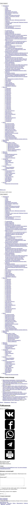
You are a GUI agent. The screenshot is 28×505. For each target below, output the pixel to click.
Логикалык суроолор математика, (16, 70)
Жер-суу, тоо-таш (16, 42)
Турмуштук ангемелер (10, 157)
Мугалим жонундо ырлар (11, 130)
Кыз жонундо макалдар (10, 117)
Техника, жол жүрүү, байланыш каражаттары (15, 19)
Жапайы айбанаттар (9, 32)
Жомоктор (5, 151)
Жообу (2, 466)
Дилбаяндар (5, 158)
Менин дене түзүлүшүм (13, 144)
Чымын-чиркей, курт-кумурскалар (13, 25)
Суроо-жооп (8, 81)
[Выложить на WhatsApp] (10, 439)
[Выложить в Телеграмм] (10, 449)
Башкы (1, 402)
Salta (10, 467)
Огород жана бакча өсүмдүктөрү (12, 15)
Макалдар (5, 87)
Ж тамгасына (8, 93)
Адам (6, 7)
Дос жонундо (8, 109)
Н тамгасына (8, 98)
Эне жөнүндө (8, 164)
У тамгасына (8, 107)
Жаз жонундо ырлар (9, 126)
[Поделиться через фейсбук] (10, 428)
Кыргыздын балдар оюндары (11, 183)
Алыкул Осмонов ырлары (16, 138)
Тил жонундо (8, 120)
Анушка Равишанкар (10, 170)
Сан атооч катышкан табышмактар (13, 28)
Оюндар (4, 182)
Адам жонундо (8, 118)
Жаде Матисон (8, 179)
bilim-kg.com (2, 189)
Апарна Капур (8, 171)
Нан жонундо (8, 116)
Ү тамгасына (8, 108)
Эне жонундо (8, 115)
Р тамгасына (8, 103)
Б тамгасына (8, 89)
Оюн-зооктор (8, 80)
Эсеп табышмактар (9, 27)
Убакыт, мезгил (8, 82)
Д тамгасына (8, 91)
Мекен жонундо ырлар (10, 129)
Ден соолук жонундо (10, 110)
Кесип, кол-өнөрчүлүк (15, 48)
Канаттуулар (8, 18)
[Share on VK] (10, 418)
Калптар (4, 166)
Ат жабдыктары (8, 30)
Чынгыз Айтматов (9, 162)
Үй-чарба (7, 24)
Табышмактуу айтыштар (10, 85)
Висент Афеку (8, 175)
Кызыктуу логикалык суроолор (12, 16)
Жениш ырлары (8, 134)
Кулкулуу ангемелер (9, 155)
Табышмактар (6, 5)
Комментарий (3, 477)
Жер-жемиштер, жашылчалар (11, 12)
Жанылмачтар (6, 140)
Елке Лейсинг (8, 177)
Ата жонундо (8, 121)
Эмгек (6, 163)
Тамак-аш (7, 21)
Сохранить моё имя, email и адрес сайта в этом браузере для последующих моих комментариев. (13, 488)
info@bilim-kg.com (4, 502)
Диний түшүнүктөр (9, 31)
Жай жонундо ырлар (9, 127)
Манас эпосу (8, 161)
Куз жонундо (16, 59)
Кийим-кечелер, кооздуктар (16, 53)
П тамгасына (8, 102)
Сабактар (5, 141)
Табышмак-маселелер (10, 84)
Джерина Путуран (9, 176)
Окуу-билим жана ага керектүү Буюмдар (14, 78)
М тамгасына (8, 97)
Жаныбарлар (8, 10)
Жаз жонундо (8, 111)
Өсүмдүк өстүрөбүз (12, 143)
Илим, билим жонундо (10, 114)
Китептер (5, 169)
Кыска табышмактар (9, 62)
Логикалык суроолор (16, 66)
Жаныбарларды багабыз (13, 147)
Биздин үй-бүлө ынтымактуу (14, 149)
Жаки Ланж (7, 181)
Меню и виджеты (4, 3)
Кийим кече (8, 17)
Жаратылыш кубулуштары (11, 11)
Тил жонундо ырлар (9, 128)
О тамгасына (8, 100)
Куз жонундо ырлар (9, 123)
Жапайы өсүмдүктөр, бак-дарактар (16, 36)
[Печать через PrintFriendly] (10, 459)
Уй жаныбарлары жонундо (11, 154)
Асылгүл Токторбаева (10, 173)
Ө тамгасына (8, 101)
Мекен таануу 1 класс (10, 142)
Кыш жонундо (8, 160)
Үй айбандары (8, 23)
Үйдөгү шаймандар (12, 150)
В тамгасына (8, 90)
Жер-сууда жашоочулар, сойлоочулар (13, 45)
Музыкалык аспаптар (16, 75)
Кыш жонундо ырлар (10, 124)
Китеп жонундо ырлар (10, 136)
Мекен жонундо (8, 156)
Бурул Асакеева (8, 174)
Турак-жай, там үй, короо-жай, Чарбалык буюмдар (16, 22)
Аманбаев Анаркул (9, 168)
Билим (6, 9)
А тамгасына (8, 88)
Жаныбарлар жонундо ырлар (11, 133)
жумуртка (8, 468)
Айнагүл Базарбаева (9, 167)
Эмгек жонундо (8, 113)
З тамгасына (8, 94)
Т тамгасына (8, 105)
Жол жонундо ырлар (9, 135)
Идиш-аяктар (8, 14)
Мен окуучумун (11, 148)
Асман (6, 8)
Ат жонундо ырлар (9, 131)
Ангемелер (5, 153)
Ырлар (4, 122)
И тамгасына (8, 95)
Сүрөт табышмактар (9, 83)
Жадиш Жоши (8, 180)
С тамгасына (8, 104)
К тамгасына (8, 96)
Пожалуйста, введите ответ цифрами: (8, 491)
